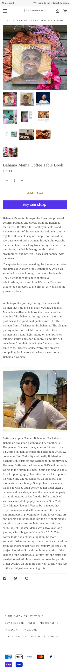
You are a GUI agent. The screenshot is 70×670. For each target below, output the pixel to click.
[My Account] (55, 11)
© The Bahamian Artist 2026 (24, 616)
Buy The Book (14, 623)
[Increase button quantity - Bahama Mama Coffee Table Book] (21, 180)
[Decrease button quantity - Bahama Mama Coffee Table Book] (7, 180)
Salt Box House (16, 637)
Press (32, 623)
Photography (49, 623)
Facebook (30, 630)
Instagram (12, 630)
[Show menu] (5, 11)
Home (6, 21)
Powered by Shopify (45, 637)
